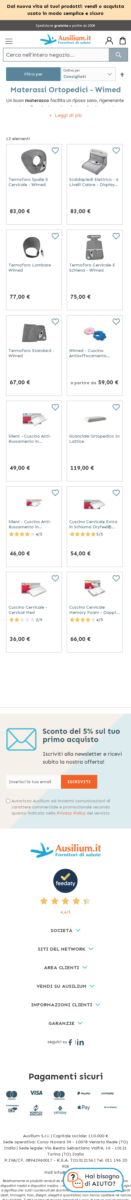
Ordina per (71, 70)
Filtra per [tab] (33, 74)
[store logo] (65, 39)
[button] (122, 74)
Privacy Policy (71, 813)
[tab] (65, 930)
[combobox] (65, 55)
